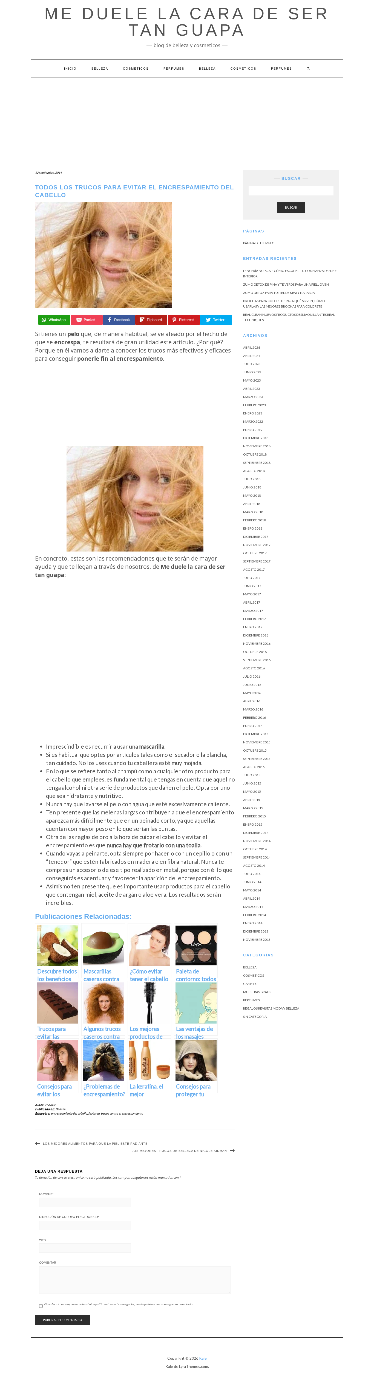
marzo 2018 (253, 512)
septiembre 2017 (257, 561)
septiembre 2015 (257, 759)
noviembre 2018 (257, 446)
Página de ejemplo (259, 243)
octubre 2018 (255, 454)
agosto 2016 (254, 668)
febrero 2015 (254, 816)
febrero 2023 (254, 405)
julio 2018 (251, 479)
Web (42, 1239)
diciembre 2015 (255, 734)
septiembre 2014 (257, 857)
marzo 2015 (253, 808)
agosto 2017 (254, 569)
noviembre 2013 (257, 939)
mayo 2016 (252, 693)
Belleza (99, 68)
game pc (250, 984)
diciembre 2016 (255, 635)
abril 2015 (251, 800)
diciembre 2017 (255, 537)
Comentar (47, 1262)
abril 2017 (251, 602)
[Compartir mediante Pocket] (87, 320)
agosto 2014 (254, 865)
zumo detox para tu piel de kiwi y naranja (279, 293)
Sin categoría (255, 1017)
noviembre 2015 (257, 742)
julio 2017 (251, 578)
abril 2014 (251, 898)
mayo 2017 (252, 594)
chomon (50, 1105)
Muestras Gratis (257, 992)
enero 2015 (252, 824)
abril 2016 (251, 701)
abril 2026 (251, 347)
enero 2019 (252, 430)
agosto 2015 (254, 767)
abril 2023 (251, 389)
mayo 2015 (252, 791)
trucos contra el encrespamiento (122, 1113)
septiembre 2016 (257, 660)
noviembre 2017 (257, 545)
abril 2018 (251, 504)
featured (94, 1113)
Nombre (46, 1193)
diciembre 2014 (255, 833)
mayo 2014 (252, 890)
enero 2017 (252, 627)
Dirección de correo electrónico (69, 1216)
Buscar (291, 207)
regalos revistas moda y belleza (271, 1008)
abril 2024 (251, 356)
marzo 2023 (253, 397)
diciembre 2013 (255, 931)
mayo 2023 (252, 380)
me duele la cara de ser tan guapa (187, 21)
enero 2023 (252, 413)
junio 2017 (252, 586)
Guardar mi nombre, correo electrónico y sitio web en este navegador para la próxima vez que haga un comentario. (118, 1304)
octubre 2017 (255, 553)
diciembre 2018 (255, 438)
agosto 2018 (254, 471)
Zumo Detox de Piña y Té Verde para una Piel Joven (286, 284)
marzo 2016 (253, 709)
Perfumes (173, 68)
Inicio (70, 68)
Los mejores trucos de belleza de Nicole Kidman (179, 1150)
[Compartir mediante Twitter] (216, 320)
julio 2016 (251, 676)
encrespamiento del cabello (69, 1113)
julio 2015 (251, 775)
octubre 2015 (255, 750)
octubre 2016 (255, 652)
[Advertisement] (187, 119)
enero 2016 (252, 726)
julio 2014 (251, 874)
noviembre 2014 (257, 841)
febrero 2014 (254, 915)
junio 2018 (252, 487)
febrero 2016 (254, 717)
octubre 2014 (255, 849)
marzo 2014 (253, 907)
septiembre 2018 (257, 463)
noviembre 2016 (257, 643)
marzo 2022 (253, 421)
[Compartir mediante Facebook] (119, 320)
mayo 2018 (252, 495)
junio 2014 (252, 882)
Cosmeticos (136, 68)
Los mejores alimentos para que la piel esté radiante (95, 1143)
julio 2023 (251, 364)
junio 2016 (252, 685)
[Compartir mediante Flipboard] (151, 320)
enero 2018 (252, 528)
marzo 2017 (253, 611)
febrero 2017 (254, 619)
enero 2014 (252, 923)
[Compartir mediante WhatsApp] (54, 320)
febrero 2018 (254, 520)
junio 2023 (252, 372)
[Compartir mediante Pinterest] (184, 320)
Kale (203, 1358)
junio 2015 (252, 783)
